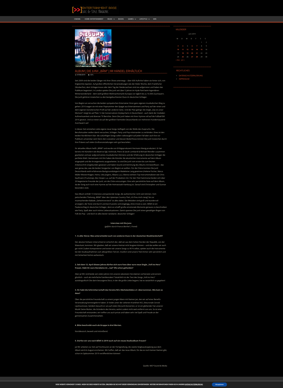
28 (197, 57)
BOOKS (121, 19)
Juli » (183, 60)
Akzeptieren (219, 384)
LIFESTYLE (143, 19)
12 (187, 49)
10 (178, 49)
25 (183, 57)
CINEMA (77, 19)
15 (201, 49)
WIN (154, 19)
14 (197, 49)
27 (192, 57)
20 (192, 53)
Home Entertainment (94, 19)
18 (183, 53)
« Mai (178, 60)
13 (192, 49)
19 (187, 53)
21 (197, 53)
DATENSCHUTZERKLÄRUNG (191, 75)
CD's (91, 75)
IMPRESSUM (184, 79)
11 (183, 49)
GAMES (131, 19)
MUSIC (109, 19)
